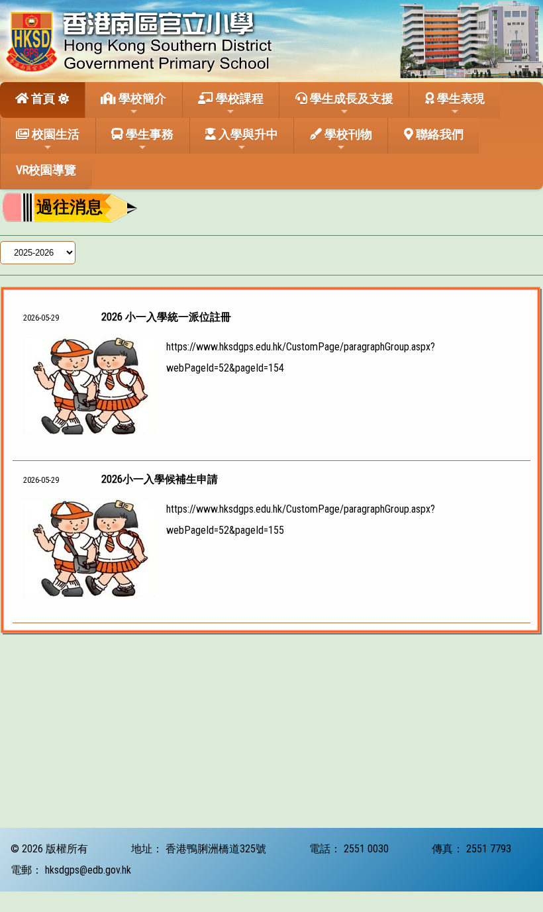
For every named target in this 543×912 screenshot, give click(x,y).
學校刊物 (347, 134)
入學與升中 (247, 134)
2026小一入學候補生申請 (159, 479)
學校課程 (238, 98)
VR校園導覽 (46, 170)
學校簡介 (141, 98)
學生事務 (148, 134)
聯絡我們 (438, 134)
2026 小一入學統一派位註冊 (166, 317)
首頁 (41, 98)
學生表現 (459, 98)
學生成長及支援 (350, 98)
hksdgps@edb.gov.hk (88, 870)
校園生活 (54, 134)
